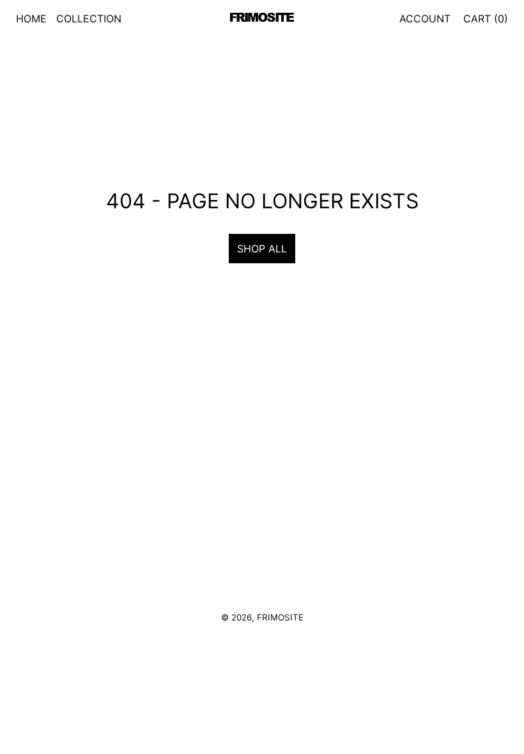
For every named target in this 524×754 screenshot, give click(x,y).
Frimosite (280, 617)
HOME (31, 18)
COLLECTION (88, 18)
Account (425, 18)
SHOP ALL (262, 248)
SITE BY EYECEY (262, 636)
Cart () (485, 18)
